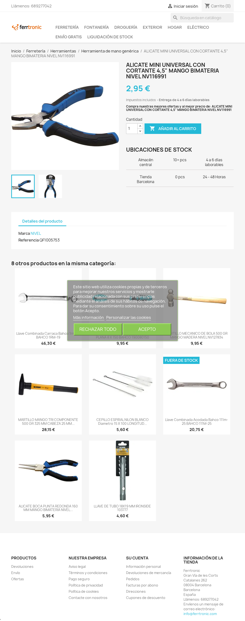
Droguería (125, 27)
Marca (24, 233)
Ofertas (17, 579)
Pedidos (132, 579)
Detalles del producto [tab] (42, 221)
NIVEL (36, 233)
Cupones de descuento (145, 597)
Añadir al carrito (173, 128)
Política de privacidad (86, 585)
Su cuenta (137, 558)
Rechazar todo (97, 329)
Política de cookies (84, 591)
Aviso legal (77, 566)
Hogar (175, 27)
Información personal (143, 566)
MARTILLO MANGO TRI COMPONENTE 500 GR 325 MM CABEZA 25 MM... (48, 421)
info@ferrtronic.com (200, 613)
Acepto (147, 329)
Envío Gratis (69, 37)
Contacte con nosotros (88, 597)
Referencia (28, 240)
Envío (15, 572)
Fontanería (96, 27)
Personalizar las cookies (128, 317)
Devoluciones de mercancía (148, 572)
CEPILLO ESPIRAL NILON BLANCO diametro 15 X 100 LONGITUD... (122, 421)
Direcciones (136, 591)
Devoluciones (22, 566)
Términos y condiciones (88, 572)
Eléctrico (198, 27)
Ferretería (67, 27)
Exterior (152, 27)
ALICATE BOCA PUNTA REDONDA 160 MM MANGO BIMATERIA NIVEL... (48, 508)
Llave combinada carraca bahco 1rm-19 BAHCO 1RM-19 (48, 335)
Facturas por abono (142, 585)
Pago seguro (79, 579)
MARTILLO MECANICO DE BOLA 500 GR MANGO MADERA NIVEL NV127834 (197, 335)
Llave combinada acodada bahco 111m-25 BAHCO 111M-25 (196, 421)
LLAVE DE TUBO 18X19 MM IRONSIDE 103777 (122, 508)
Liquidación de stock (110, 37)
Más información (89, 317)
